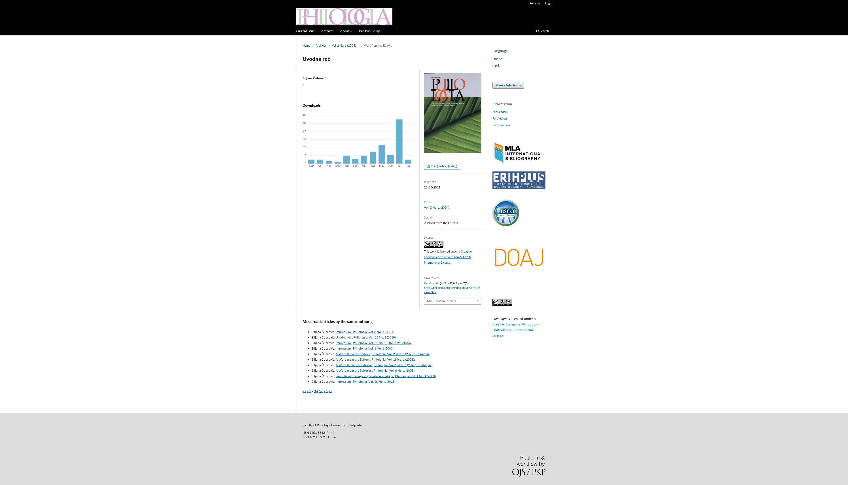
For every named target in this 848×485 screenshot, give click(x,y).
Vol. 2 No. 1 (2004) (344, 45)
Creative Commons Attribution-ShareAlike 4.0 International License (448, 257)
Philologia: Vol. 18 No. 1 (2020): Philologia (403, 365)
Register (535, 3)
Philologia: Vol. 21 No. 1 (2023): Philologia (382, 343)
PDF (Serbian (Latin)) (443, 166)
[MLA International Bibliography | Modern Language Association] (518, 163)
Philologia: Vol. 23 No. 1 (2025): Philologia (401, 354)
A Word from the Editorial (354, 365)
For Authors (499, 118)
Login (548, 3)
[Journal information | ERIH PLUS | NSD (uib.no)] (518, 188)
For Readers (500, 112)
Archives (327, 31)
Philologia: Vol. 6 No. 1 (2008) (394, 370)
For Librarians (501, 125)
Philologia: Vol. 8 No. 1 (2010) (373, 332)
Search (544, 31)
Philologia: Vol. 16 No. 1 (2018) (374, 337)
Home (306, 45)
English (497, 59)
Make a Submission (508, 85)
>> (330, 391)
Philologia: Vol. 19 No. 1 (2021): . (394, 359)
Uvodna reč (344, 337)
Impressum (344, 332)
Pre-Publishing (369, 31)
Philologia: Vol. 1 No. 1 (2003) (373, 348)
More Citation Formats (441, 301)
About (345, 31)
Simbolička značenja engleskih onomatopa (365, 376)
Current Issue (305, 31)
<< (304, 391)
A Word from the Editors (353, 354)
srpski (496, 65)
